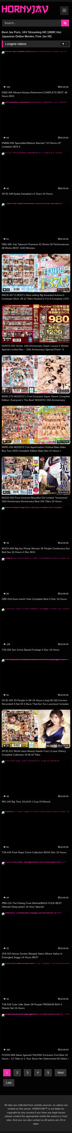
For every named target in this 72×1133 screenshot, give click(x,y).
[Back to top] (61, 1122)
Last (8, 1082)
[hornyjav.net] (29, 10)
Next (60, 1072)
